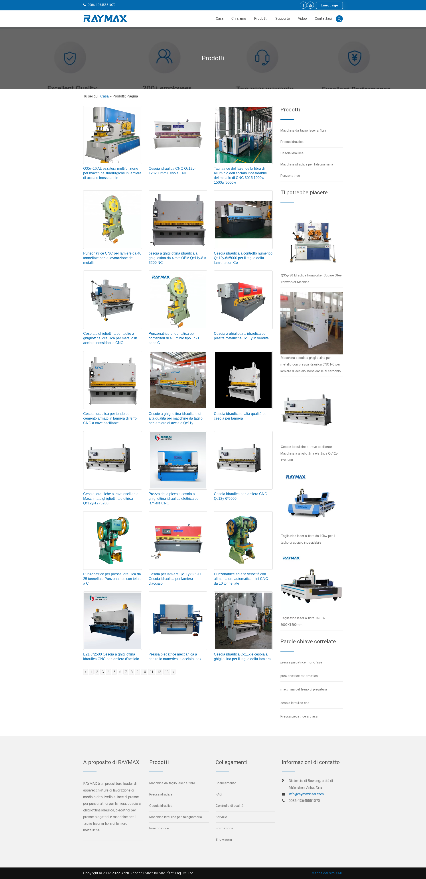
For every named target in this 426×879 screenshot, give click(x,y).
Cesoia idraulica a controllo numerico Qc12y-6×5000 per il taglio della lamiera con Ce (243, 257)
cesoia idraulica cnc (294, 703)
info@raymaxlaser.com (306, 794)
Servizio (221, 817)
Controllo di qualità (229, 806)
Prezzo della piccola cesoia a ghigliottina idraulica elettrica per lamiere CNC (174, 498)
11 (151, 672)
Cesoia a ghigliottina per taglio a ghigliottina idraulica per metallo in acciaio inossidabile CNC (110, 338)
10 (144, 672)
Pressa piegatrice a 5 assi (299, 716)
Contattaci (323, 18)
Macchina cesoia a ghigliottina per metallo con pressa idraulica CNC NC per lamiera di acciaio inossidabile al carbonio (310, 364)
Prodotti (260, 18)
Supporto (282, 18)
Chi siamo (238, 18)
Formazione (224, 828)
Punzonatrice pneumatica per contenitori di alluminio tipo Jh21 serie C (174, 338)
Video (302, 18)
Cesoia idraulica (292, 153)
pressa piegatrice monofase (301, 662)
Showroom (224, 840)
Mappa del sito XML (327, 873)
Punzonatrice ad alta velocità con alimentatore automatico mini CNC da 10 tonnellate (241, 578)
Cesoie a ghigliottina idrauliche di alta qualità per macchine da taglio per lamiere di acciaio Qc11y (176, 418)
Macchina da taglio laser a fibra (303, 130)
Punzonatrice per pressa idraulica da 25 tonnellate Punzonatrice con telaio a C (112, 578)
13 (166, 672)
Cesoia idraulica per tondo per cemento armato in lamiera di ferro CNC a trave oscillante (110, 418)
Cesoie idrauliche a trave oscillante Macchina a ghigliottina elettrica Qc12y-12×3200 (110, 498)
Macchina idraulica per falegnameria (306, 164)
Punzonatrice (290, 176)
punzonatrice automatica (299, 676)
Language (329, 5)
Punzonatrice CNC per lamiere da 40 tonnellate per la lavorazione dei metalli (112, 257)
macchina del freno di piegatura (303, 689)
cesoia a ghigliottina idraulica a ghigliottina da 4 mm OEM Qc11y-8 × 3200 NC (177, 257)
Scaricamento (226, 783)
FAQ (219, 794)
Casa (219, 18)
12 (159, 672)
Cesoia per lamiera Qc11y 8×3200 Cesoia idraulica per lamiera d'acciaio (175, 578)
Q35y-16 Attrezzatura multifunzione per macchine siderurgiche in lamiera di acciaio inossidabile (112, 173)
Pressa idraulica (292, 142)
